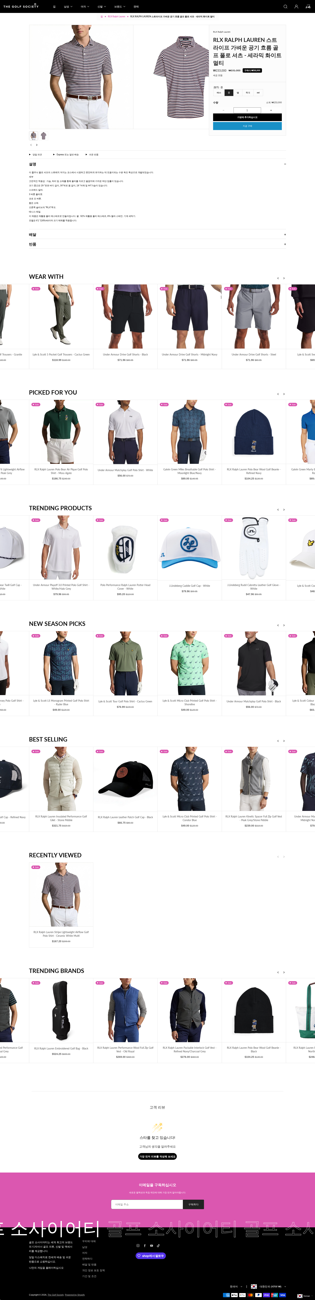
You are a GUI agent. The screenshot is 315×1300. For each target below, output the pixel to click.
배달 (32, 234)
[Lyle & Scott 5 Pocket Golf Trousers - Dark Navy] (254, 316)
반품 (32, 244)
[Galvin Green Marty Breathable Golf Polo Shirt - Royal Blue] (190, 432)
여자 (84, 1252)
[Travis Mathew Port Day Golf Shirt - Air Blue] (254, 663)
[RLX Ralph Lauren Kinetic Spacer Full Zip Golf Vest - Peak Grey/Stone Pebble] (125, 779)
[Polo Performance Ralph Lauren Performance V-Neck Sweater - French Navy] (254, 779)
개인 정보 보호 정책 (93, 1270)
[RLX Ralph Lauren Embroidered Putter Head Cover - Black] (254, 1010)
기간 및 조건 (89, 1276)
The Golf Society (56, 1295)
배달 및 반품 (89, 1264)
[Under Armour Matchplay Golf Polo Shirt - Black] (125, 663)
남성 (84, 1247)
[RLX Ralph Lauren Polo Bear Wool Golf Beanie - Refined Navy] (125, 432)
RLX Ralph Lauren (116, 16)
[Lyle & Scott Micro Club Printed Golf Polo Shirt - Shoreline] (61, 663)
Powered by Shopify (75, 1295)
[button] (33, 135)
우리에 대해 (89, 1241)
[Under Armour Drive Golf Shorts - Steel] (125, 316)
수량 (215, 102)
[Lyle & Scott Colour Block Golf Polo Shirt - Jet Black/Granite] (190, 663)
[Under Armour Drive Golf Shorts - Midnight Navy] (61, 316)
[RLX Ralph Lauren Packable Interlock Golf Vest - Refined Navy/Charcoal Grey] (61, 1010)
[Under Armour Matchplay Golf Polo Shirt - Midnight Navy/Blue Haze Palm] (190, 779)
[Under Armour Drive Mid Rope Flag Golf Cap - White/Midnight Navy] (254, 547)
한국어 (234, 1286)
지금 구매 (247, 126)
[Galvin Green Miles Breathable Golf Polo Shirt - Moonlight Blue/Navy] (61, 432)
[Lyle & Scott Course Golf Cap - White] (190, 548)
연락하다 (87, 1258)
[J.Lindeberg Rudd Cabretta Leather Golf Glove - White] (125, 547)
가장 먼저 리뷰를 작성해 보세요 (157, 1156)
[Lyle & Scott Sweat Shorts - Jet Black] (190, 316)
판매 (136, 6)
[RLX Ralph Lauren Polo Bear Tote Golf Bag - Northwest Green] (190, 1010)
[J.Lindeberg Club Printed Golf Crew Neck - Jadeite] (254, 432)
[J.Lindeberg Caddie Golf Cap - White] (61, 548)
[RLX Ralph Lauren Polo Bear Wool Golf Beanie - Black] (125, 1010)
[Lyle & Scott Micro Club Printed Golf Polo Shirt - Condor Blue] (61, 779)
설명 (32, 164)
